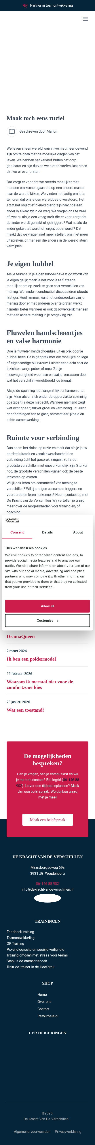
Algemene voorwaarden (32, 1132)
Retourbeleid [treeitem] (47, 1016)
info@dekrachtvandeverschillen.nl (47, 889)
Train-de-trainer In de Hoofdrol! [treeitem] (31, 967)
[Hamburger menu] (84, 18)
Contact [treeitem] (43, 1009)
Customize (45, 620)
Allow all (47, 606)
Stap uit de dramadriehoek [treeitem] (27, 961)
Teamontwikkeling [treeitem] (20, 938)
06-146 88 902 (47, 884)
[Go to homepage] (28, 18)
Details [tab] (47, 532)
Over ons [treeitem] (44, 1002)
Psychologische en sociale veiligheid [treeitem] (35, 949)
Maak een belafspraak (47, 819)
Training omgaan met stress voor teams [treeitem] (37, 955)
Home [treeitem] (42, 995)
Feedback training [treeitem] (20, 932)
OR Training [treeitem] (15, 943)
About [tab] (78, 532)
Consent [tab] (17, 532)
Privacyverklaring (68, 1132)
